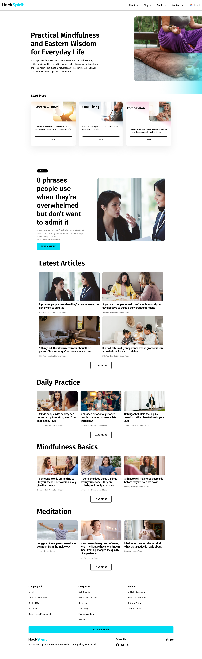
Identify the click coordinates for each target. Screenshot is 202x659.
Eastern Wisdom (86, 614)
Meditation (83, 619)
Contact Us (34, 603)
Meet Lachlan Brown (38, 597)
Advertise (33, 608)
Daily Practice (84, 592)
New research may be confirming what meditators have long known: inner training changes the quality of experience (100, 548)
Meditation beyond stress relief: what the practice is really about (143, 545)
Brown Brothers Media (59, 644)
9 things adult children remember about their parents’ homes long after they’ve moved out (65, 349)
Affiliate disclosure (136, 592)
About (31, 592)
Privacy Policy (134, 603)
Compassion (84, 603)
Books (160, 5)
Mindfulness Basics (87, 597)
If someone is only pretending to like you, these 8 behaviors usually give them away (56, 482)
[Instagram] (133, 645)
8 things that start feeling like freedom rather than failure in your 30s (144, 417)
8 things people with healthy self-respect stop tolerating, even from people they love (56, 417)
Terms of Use (134, 608)
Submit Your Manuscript (40, 614)
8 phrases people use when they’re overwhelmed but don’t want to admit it (59, 201)
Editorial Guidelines (137, 597)
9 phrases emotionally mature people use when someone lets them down (98, 417)
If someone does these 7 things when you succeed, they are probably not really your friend (99, 482)
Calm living (42, 171)
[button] (101, 365)
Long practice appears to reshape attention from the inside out (56, 545)
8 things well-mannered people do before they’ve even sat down (143, 480)
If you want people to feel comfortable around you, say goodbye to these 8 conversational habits (131, 306)
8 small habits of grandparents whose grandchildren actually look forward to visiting (132, 349)
